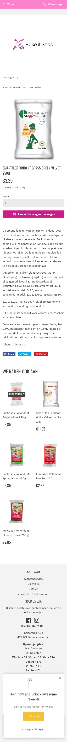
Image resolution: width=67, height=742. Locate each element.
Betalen (33, 589)
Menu (10, 4)
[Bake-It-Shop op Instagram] (36, 621)
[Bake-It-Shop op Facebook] (28, 621)
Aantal (6, 196)
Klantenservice (33, 578)
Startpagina (8, 77)
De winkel (33, 583)
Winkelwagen (55, 4)
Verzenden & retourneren (33, 594)
